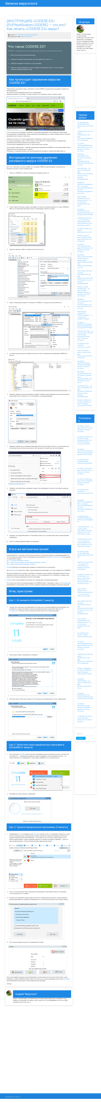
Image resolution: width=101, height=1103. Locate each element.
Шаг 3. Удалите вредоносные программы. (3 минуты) (21, 564)
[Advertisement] (85, 80)
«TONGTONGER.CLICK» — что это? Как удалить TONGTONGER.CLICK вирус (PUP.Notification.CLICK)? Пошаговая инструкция (85, 530)
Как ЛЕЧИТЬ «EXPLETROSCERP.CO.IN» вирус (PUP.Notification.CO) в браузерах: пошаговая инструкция (85, 248)
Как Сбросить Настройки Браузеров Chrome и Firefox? (79, 10)
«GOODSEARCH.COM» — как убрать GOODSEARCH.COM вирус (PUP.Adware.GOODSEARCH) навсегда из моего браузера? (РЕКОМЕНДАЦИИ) (84, 391)
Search (81, 738)
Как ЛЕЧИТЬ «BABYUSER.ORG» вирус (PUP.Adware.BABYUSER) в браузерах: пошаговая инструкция (84, 364)
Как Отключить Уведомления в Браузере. (25, 10)
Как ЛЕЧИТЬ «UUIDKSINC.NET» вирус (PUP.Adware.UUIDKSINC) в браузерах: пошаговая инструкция (84, 707)
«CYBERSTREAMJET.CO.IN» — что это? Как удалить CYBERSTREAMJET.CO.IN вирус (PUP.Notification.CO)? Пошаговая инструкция (85, 221)
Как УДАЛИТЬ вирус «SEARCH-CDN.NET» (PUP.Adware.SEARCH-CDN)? (84, 634)
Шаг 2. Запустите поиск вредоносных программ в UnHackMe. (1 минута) (26, 562)
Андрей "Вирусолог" (26, 36)
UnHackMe (48, 557)
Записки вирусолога (21, 3)
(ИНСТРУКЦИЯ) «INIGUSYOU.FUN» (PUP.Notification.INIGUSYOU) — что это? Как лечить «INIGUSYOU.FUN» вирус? (85, 592)
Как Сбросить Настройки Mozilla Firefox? (50, 10)
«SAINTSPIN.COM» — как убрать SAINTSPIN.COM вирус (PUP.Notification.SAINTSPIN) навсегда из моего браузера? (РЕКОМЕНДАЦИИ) (85, 174)
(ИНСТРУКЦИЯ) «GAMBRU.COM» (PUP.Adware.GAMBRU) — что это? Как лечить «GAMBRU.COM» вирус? (85, 315)
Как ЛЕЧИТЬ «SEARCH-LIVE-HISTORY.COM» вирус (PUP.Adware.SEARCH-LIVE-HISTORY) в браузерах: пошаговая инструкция (85, 440)
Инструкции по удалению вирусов (26, 35)
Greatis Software (57, 557)
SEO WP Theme (9, 1097)
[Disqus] (39, 1028)
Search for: (80, 733)
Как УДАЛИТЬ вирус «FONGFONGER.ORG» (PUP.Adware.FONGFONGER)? (84, 461)
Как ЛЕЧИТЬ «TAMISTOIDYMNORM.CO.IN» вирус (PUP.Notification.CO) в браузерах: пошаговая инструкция (85, 147)
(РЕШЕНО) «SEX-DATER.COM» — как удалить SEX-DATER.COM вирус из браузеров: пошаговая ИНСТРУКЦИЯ (85, 565)
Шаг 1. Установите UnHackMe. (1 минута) (18, 560)
